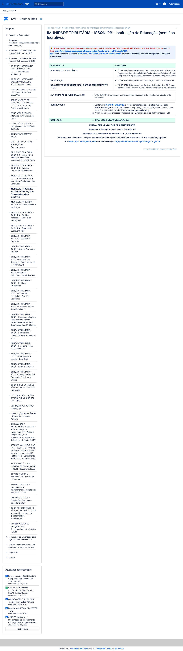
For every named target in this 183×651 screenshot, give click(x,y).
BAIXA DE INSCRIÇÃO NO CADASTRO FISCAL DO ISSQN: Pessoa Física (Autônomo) (22, 70)
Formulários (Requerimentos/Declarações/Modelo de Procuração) (24, 43)
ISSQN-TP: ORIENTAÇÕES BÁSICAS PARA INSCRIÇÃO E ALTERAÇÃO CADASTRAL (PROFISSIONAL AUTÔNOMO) (23, 513)
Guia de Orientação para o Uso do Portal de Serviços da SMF (21, 545)
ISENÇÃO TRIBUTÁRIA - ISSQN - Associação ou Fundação (21, 238)
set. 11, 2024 (93, 42)
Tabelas (11, 557)
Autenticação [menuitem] (174, 4)
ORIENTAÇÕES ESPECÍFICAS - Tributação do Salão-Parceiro (23, 416)
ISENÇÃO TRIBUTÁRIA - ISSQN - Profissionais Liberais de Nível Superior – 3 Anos (23, 334)
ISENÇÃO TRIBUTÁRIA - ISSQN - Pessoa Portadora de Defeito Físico (22, 306)
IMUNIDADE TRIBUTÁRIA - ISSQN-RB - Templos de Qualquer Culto (22, 228)
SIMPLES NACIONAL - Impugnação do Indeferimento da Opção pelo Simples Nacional (23, 488)
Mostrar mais (22, 629)
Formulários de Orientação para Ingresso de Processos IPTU (22, 51)
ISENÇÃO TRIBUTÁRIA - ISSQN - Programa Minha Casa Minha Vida (22, 346)
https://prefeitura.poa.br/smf (82, 141)
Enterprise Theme (103, 649)
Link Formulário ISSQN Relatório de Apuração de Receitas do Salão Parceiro (22, 578)
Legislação (13, 552)
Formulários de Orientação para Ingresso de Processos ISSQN (103, 28)
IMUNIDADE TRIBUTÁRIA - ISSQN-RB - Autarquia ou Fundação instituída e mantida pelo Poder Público (23, 156)
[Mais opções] (176, 28)
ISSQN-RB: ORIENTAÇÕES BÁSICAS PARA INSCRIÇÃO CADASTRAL (23, 398)
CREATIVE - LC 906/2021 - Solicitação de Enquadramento (22, 144)
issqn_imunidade (151, 149)
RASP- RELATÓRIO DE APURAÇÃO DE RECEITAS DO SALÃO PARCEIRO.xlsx (21, 590)
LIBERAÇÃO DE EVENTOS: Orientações (22, 407)
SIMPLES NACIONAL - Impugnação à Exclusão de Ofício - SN (22, 476)
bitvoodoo (119, 649)
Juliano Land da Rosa (63, 42)
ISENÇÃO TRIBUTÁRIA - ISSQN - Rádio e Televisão (22, 365)
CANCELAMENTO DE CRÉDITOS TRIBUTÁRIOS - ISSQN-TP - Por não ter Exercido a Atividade (22, 104)
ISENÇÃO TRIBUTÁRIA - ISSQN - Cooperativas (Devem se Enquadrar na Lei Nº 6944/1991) (23, 261)
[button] (3, 4)
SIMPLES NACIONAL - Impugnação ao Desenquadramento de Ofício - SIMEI (23, 528)
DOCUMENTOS (57, 65)
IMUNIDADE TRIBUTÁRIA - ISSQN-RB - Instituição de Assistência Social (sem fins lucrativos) (23, 180)
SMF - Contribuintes (65, 28)
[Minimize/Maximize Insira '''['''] (43, 29)
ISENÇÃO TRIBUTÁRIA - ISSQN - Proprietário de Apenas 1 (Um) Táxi (21, 356)
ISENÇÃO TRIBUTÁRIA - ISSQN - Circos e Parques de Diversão (23, 249)
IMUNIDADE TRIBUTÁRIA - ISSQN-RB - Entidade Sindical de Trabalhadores (22, 168)
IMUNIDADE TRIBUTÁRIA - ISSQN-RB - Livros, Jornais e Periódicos (23, 204)
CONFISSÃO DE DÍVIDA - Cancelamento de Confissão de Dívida (23, 126)
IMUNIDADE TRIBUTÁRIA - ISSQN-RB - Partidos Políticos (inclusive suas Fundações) (22, 216)
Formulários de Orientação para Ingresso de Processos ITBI (22, 538)
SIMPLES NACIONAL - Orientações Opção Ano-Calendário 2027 (21, 500)
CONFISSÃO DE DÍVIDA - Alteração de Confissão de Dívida (22, 116)
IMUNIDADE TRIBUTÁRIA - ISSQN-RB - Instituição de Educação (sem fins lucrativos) (22, 193)
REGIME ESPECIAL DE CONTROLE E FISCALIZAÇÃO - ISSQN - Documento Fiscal (23, 466)
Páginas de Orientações (18, 35)
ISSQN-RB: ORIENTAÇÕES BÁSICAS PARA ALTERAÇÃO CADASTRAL (23, 387)
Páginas (50, 28)
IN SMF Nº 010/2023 (114, 105)
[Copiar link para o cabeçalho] (136, 125)
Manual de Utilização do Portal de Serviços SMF (99, 53)
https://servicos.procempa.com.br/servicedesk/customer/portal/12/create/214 (91, 51)
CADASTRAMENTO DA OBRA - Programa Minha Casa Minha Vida (23, 92)
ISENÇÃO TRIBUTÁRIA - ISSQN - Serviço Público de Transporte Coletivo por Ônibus (23, 376)
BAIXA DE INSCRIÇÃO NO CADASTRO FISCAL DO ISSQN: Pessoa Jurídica (22, 82)
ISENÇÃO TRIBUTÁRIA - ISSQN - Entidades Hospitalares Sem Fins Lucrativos (21, 295)
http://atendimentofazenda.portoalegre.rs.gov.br (137, 141)
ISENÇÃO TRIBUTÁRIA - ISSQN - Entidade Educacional (21, 283)
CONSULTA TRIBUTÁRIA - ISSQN (22, 135)
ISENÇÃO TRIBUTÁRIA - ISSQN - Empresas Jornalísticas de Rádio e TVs (23, 272)
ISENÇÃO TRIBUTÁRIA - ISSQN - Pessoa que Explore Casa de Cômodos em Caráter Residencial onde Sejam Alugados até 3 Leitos (23, 319)
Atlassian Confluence (79, 649)
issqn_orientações (168, 149)
